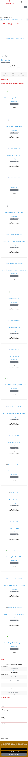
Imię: (4, 710)
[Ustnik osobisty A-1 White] (14, 119)
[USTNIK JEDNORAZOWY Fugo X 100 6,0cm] (14, 378)
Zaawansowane (14, 11)
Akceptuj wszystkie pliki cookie (14, 748)
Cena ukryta (5, 60)
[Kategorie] (25, 2)
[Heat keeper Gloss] (14, 349)
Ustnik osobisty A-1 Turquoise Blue (14, 98)
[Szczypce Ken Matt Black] (14, 320)
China (16, 19)
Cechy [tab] (13, 75)
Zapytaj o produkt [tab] (21, 75)
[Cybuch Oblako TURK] (14, 292)
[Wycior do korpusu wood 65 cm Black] (14, 406)
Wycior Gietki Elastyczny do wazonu (14, 471)
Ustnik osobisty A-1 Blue (14, 184)
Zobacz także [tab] (5, 75)
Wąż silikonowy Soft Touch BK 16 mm (14, 557)
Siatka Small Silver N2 (14, 442)
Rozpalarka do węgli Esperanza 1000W (14, 241)
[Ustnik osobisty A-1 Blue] (14, 177)
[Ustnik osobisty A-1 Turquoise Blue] (14, 91)
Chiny (11, 55)
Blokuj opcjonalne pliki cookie (14, 751)
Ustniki (12, 19)
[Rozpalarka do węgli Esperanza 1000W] (14, 234)
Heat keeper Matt (14, 499)
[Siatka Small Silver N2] (14, 435)
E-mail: (4, 702)
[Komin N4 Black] (14, 521)
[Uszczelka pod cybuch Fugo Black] (14, 636)
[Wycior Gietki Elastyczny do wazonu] (14, 464)
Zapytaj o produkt (5, 62)
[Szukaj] (25, 7)
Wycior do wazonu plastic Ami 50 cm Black (14, 270)
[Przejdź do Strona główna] (1, 19)
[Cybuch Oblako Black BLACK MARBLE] (14, 578)
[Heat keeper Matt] (14, 492)
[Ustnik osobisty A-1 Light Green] (14, 205)
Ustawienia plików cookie (14, 754)
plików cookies (17, 745)
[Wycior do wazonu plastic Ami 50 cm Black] (14, 263)
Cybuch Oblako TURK (14, 299)
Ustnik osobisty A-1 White (14, 126)
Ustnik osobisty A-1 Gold (14, 155)
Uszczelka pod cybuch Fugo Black (14, 643)
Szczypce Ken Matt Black (14, 327)
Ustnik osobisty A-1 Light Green (14, 212)
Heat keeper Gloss (14, 356)
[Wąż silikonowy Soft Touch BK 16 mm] (14, 550)
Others (21, 19)
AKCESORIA (6, 19)
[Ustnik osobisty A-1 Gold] (14, 148)
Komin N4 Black (14, 528)
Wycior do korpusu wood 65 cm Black (14, 413)
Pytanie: (5, 718)
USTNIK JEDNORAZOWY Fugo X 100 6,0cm (14, 385)
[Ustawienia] (21, 2)
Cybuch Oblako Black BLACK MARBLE (14, 585)
